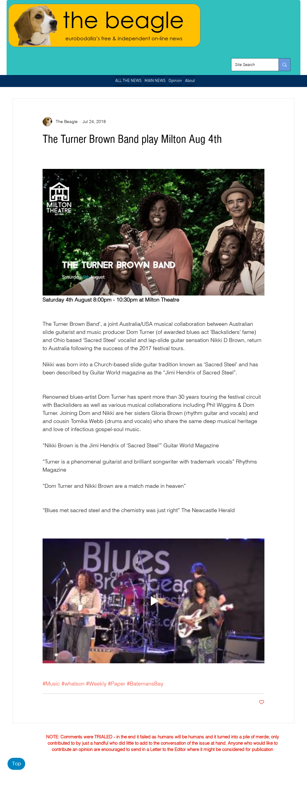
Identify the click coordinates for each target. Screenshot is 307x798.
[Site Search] (284, 64)
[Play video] (153, 600)
